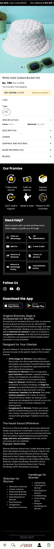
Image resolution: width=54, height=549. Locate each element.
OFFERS (6, 136)
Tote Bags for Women (40, 486)
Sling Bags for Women (40, 491)
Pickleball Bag (40, 495)
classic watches (16, 489)
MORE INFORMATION (12, 149)
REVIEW (6, 156)
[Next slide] (51, 39)
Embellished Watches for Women (18, 506)
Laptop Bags (39, 483)
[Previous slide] (3, 39)
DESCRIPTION (9, 130)
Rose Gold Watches (17, 494)
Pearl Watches (15, 502)
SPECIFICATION (10, 119)
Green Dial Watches (17, 492)
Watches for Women (18, 486)
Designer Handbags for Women (40, 506)
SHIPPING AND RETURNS (14, 143)
